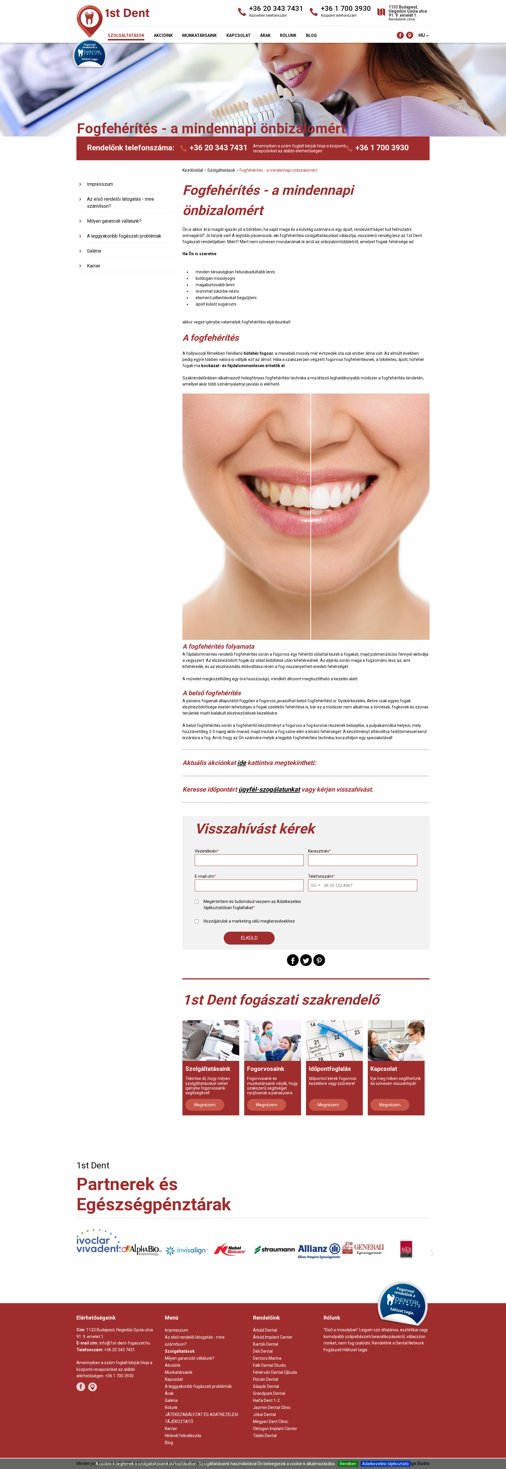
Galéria (94, 251)
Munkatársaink (199, 35)
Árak (265, 35)
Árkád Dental (265, 1330)
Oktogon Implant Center (275, 1428)
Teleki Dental (265, 1435)
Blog (311, 35)
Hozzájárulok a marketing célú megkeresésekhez (249, 921)
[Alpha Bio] (98, 1270)
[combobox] (315, 885)
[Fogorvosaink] (272, 1040)
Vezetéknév (207, 851)
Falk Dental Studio (269, 1365)
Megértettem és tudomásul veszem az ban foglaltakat (252, 904)
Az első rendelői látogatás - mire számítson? (120, 202)
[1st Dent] (132, 22)
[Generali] (319, 1268)
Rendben (348, 1463)
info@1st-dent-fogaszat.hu (124, 1343)
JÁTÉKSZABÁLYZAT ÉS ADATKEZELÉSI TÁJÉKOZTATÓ (201, 1418)
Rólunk (288, 35)
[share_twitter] (306, 960)
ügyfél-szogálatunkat (269, 789)
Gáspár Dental (266, 1386)
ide (241, 762)
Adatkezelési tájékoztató (385, 1463)
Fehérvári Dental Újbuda (275, 1372)
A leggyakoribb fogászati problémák (124, 236)
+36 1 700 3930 (382, 148)
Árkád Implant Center (273, 1337)
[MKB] (363, 1272)
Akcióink (163, 35)
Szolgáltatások (126, 35)
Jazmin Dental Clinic (271, 1407)
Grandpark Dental (269, 1393)
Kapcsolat (238, 35)
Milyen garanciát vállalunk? (114, 221)
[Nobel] (187, 1271)
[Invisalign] (143, 1271)
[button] (249, 938)
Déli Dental (263, 1351)
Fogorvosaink (265, 1068)
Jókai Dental (264, 1414)
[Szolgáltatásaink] (210, 1040)
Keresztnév (319, 851)
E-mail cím (205, 876)
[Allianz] (275, 1272)
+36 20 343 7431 (218, 148)
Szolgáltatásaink (207, 1068)
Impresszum (100, 184)
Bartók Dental (265, 1344)
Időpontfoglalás (330, 1068)
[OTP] (407, 1267)
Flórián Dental (265, 1379)
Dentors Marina (267, 1358)
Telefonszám (321, 876)
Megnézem (205, 1104)
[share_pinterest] (319, 960)
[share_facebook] (293, 960)
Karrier (93, 266)
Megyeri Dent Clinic (270, 1421)
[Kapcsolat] (396, 1040)
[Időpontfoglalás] (334, 1040)
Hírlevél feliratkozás (183, 1435)
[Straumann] (231, 1270)
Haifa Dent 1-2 (266, 1400)
